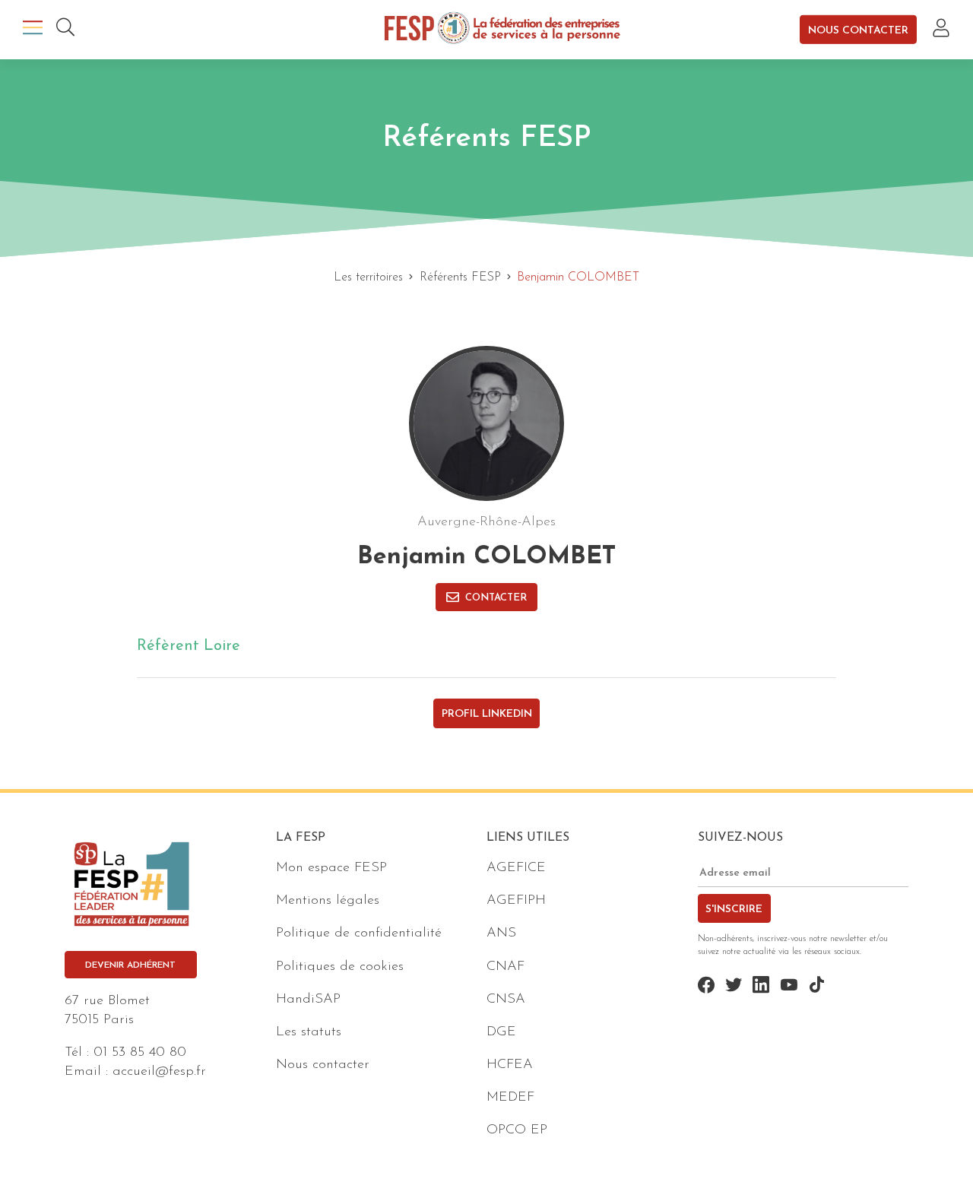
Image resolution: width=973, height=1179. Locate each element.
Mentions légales (327, 901)
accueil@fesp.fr (159, 1072)
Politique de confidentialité (359, 933)
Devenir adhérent (130, 965)
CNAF (505, 967)
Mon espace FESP (331, 868)
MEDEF (510, 1098)
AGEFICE (516, 868)
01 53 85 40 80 (139, 1053)
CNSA (505, 999)
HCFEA (509, 1065)
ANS (501, 933)
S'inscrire (733, 909)
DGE (501, 1032)
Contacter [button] (496, 598)
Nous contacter (858, 30)
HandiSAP (308, 999)
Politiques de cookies (340, 967)
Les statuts (308, 1032)
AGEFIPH (516, 901)
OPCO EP (516, 1130)
